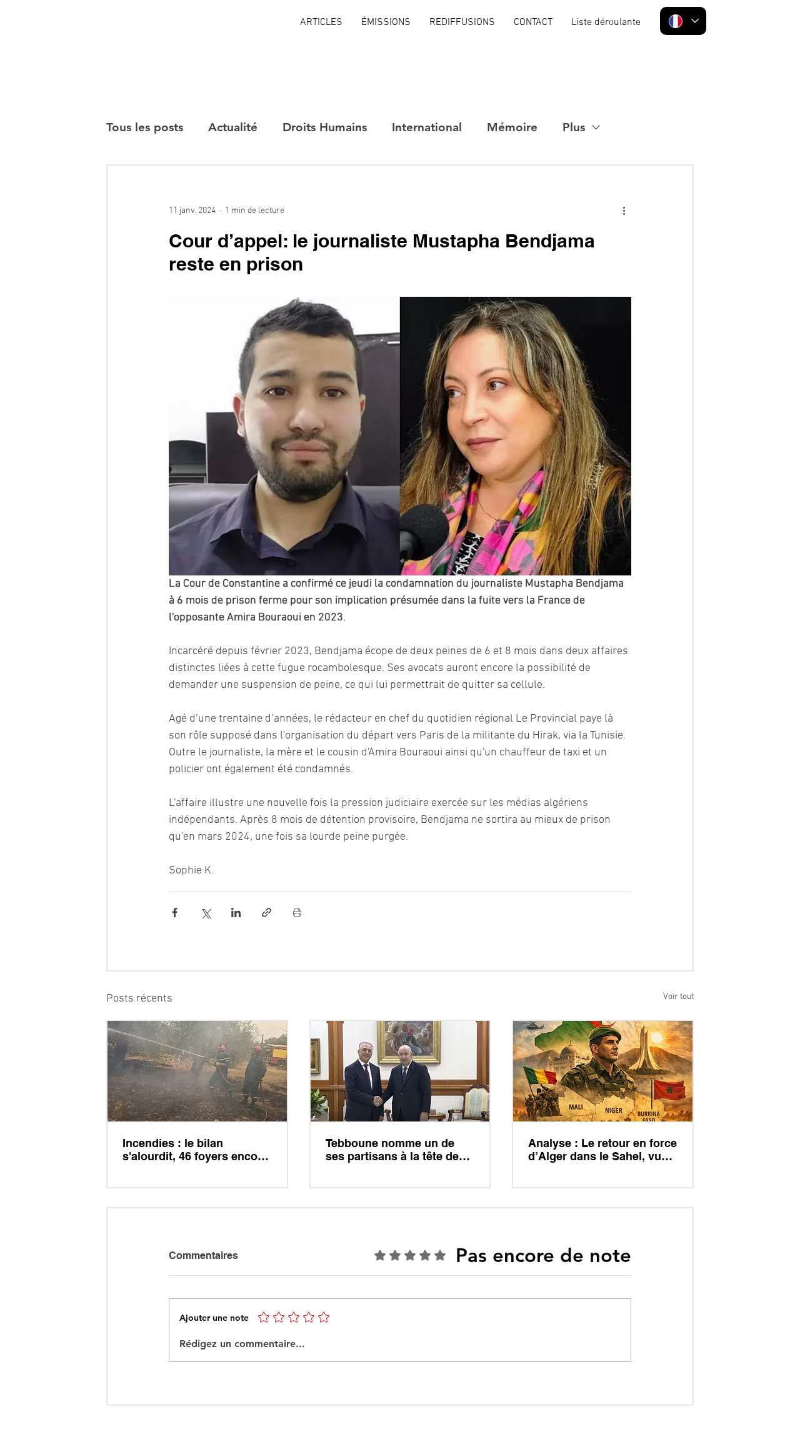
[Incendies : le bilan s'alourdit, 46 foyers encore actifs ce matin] (197, 1071)
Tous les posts (144, 127)
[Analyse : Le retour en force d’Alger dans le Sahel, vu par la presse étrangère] (602, 1071)
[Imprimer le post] (297, 912)
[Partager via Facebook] (175, 912)
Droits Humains (324, 127)
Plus (573, 127)
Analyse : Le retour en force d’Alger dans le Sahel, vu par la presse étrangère (602, 1149)
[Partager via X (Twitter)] (205, 912)
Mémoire (512, 127)
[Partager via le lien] (266, 912)
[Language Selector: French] (683, 21)
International (427, 127)
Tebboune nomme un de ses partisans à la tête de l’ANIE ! (392, 1149)
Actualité (233, 127)
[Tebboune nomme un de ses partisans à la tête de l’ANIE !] (400, 1071)
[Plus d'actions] (623, 210)
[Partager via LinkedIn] (236, 912)
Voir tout (678, 997)
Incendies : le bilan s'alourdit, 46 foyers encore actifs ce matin (195, 1149)
